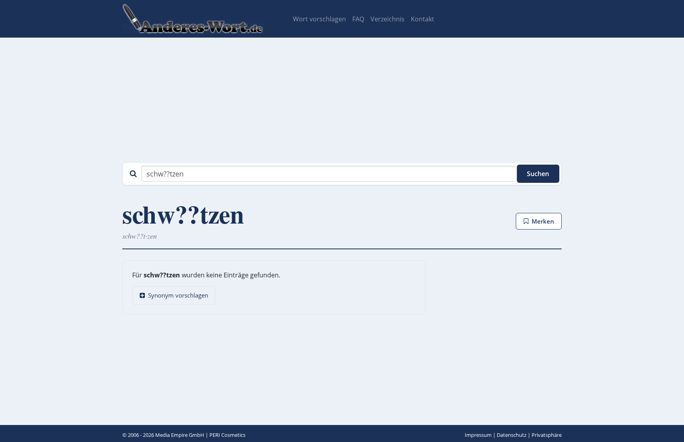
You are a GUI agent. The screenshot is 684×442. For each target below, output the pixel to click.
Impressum (478, 434)
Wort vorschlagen (319, 19)
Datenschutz (511, 434)
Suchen (538, 173)
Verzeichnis (387, 19)
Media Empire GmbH (179, 434)
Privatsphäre (547, 434)
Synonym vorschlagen (178, 295)
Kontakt (422, 19)
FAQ (358, 19)
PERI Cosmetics (227, 434)
